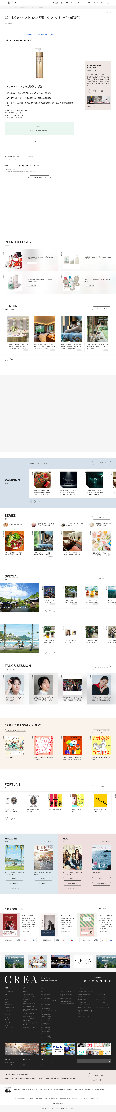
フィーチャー (8, 1019)
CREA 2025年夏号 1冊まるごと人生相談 (46, 1015)
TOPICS (6, 1025)
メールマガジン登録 (97, 1075)
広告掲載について (64, 1099)
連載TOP (25, 991)
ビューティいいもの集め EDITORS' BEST (28, 1019)
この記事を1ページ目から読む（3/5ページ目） (40, 34)
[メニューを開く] (108, 2)
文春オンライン (64, 1108)
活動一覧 (43, 1065)
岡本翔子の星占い (100, 994)
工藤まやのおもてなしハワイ (29, 1004)
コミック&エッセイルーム (91, 3)
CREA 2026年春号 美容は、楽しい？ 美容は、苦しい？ (48, 1000)
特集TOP (43, 991)
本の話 (72, 1108)
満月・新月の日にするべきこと (103, 1007)
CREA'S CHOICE (8, 1022)
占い (102, 3)
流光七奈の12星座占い (101, 997)
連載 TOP (101, 517)
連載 (62, 3)
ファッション (8, 1010)
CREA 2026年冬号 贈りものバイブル (45, 1005)
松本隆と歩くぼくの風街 (65, 1001)
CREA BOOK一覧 (101, 908)
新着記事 (55, 3)
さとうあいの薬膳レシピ (28, 1013)
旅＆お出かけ (8, 997)
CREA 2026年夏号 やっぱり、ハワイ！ (46, 995)
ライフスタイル (8, 1005)
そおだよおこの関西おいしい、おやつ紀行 (30, 1010)
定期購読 (74, 1099)
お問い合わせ (39, 1099)
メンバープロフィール (46, 1062)
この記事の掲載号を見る (39, 177)
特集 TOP (101, 578)
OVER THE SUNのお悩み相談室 (67, 1004)
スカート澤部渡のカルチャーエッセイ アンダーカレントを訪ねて (85, 1012)
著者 (24, 1065)
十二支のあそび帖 (82, 1002)
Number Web (55, 1108)
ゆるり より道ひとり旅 (83, 1016)
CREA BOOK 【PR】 (9, 1065)
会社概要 (30, 1099)
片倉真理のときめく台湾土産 (29, 997)
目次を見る (14, 878)
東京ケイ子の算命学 (101, 1002)
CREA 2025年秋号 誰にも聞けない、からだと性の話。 (48, 1010)
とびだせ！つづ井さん (83, 999)
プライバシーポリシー (96, 1099)
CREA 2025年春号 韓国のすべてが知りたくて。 (48, 1019)
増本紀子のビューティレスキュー (30, 1028)
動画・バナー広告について (51, 1099)
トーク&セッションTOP (65, 991)
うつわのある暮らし (27, 1016)
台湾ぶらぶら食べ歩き (28, 994)
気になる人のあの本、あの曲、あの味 (67, 995)
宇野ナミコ (10, 23)
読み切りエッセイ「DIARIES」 (85, 997)
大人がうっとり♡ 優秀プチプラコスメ (30, 1024)
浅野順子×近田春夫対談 (65, 998)
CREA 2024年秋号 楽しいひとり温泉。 (46, 1028)
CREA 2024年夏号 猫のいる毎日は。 (45, 1032)
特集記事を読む (14, 883)
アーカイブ (7, 1017)
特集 (67, 3)
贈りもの (7, 994)
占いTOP (101, 786)
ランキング (7, 1014)
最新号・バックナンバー (10, 1062)
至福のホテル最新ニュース (29, 1006)
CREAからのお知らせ (10, 1027)
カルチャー (7, 1002)
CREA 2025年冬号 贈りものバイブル (45, 1024)
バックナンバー (47, 841)
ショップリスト (14, 888)
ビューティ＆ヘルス (10, 160)
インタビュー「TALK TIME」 (84, 1005)
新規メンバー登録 (98, 91)
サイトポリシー (84, 1099)
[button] (6, 359)
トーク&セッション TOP (101, 668)
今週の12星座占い (100, 999)
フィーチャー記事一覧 (102, 308)
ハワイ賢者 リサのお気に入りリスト (30, 1000)
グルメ (6, 999)
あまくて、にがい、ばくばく (84, 1007)
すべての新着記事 (9, 991)
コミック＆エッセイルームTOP (101, 731)
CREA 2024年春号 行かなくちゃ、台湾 (46, 1037)
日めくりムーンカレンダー (102, 1005)
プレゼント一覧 (91, 106)
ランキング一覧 (101, 463)
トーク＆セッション (76, 3)
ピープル (25, 1062)
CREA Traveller (45, 1108)
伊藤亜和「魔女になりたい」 (84, 994)
